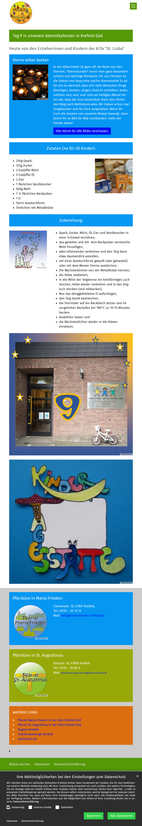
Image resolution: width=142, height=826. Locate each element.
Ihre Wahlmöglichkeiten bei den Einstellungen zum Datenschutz (71, 777)
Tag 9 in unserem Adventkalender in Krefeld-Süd (58, 35)
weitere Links (25, 712)
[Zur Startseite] (21, 12)
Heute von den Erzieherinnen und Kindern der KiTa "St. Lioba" (67, 48)
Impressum (12, 821)
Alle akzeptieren (121, 816)
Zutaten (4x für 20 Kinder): (71, 148)
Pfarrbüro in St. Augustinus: (38, 655)
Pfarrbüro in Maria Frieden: (38, 598)
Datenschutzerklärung (26, 801)
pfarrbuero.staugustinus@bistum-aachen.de (84, 673)
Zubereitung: (71, 220)
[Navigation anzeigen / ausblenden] (133, 6)
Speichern (93, 816)
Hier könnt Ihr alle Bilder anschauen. (82, 131)
